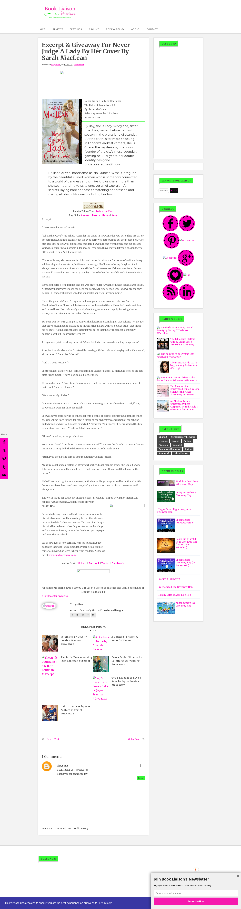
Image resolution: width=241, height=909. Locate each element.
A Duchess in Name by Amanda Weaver (124, 638)
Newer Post (53, 739)
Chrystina (55, 65)
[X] (4, 450)
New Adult (177, 445)
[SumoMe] (4, 475)
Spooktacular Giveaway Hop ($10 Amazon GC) (186, 563)
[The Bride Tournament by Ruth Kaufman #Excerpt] (50, 666)
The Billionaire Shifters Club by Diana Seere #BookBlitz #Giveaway (182, 342)
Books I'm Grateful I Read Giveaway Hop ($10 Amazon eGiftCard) (186, 543)
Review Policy (115, 29)
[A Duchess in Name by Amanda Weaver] (101, 643)
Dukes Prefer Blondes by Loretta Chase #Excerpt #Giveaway (126, 661)
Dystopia (163, 441)
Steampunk (164, 453)
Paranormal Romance (169, 449)
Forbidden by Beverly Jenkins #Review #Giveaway (74, 640)
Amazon (85, 215)
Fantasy (187, 441)
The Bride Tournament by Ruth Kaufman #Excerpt (77, 659)
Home (42, 29)
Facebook (94, 563)
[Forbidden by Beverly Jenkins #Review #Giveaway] (50, 643)
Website (82, 563)
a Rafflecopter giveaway (55, 596)
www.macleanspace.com (62, 555)
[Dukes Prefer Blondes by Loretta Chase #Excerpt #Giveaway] (101, 664)
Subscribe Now (196, 901)
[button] (196, 879)
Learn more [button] (105, 903)
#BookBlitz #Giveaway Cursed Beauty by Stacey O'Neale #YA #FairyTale (175, 330)
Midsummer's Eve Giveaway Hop (185, 604)
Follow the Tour (104, 211)
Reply (140, 778)
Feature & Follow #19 (169, 579)
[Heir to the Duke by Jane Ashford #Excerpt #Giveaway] (50, 713)
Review (188, 449)
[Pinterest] (4, 458)
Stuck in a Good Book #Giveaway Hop (187, 483)
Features (76, 29)
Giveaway (163, 445)
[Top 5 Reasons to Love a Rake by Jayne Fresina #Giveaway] (101, 688)
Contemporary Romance (183, 437)
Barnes (96, 215)
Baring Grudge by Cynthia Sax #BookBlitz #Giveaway (175, 355)
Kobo (114, 215)
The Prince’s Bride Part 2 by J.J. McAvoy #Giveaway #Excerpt (183, 365)
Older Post (134, 739)
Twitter (105, 563)
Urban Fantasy (181, 453)
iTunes (106, 215)
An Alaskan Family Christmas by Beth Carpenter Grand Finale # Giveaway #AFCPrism (184, 405)
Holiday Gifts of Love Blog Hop (174, 595)
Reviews (58, 29)
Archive (94, 29)
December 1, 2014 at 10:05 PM (72, 770)
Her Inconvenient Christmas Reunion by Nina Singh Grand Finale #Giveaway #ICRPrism (185, 390)
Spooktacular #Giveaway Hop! (184, 521)
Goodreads (118, 563)
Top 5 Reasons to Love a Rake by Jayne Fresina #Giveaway (126, 681)
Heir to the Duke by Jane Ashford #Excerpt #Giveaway (75, 710)
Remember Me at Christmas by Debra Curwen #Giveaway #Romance (177, 379)
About (135, 29)
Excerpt (175, 441)
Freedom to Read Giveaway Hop (175, 587)
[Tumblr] (4, 467)
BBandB (163, 437)
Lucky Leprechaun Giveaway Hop (186, 494)
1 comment (79, 65)
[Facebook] (4, 442)
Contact (152, 29)
